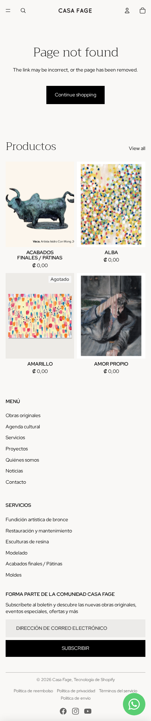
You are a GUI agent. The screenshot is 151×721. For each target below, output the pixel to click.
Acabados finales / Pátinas (34, 563)
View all (137, 148)
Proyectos (17, 448)
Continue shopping (75, 94)
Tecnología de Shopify (94, 679)
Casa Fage (62, 679)
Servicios (15, 437)
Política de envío (76, 698)
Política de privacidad (76, 691)
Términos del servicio (118, 691)
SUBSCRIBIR (75, 648)
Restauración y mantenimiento (39, 531)
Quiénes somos (22, 460)
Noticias (14, 471)
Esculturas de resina (27, 541)
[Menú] (8, 10)
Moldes (13, 575)
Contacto (16, 482)
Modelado (16, 553)
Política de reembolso (33, 691)
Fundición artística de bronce (37, 519)
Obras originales (23, 415)
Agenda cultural (23, 426)
